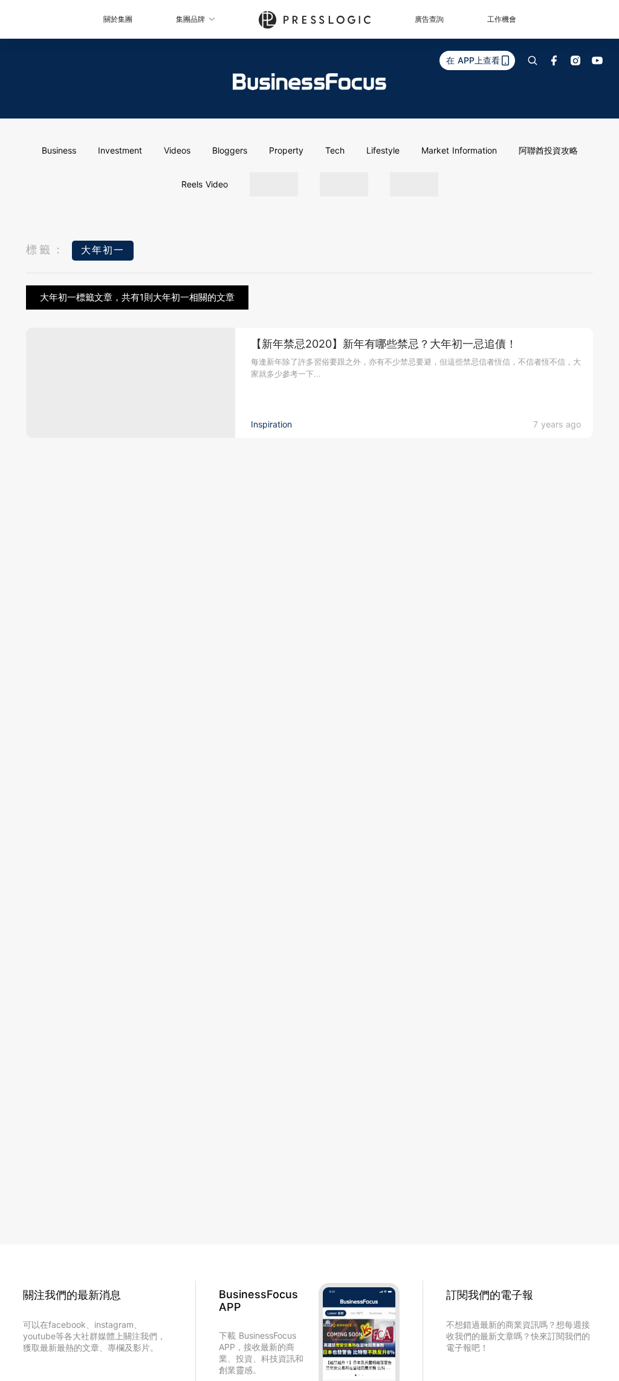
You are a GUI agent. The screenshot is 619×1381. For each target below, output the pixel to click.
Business (59, 150)
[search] (532, 60)
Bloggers (229, 150)
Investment (120, 150)
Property (286, 150)
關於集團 (117, 19)
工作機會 (501, 19)
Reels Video (204, 184)
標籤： (46, 249)
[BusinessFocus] (309, 81)
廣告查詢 (429, 19)
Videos (177, 150)
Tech (335, 150)
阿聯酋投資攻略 (548, 150)
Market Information (459, 150)
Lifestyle (383, 150)
